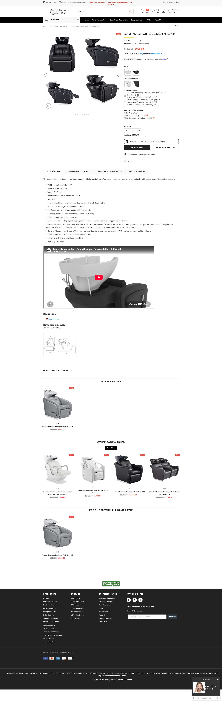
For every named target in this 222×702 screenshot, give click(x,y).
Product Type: (130, 43)
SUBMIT (172, 617)
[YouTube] (140, 600)
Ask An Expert (68, 370)
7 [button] (88, 114)
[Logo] (58, 12)
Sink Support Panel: (131, 78)
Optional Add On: (130, 90)
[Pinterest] (135, 600)
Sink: (126, 67)
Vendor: (127, 40)
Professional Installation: (133, 111)
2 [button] (77, 114)
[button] (129, 37)
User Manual (54, 319)
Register (175, 10)
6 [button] (86, 114)
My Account (170, 12)
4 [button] (82, 114)
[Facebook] (129, 600)
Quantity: (127, 126)
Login (168, 10)
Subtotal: (127, 135)
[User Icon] (163, 11)
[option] (62, 69)
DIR (140, 40)
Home (45, 26)
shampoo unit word (57, 26)
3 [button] (79, 114)
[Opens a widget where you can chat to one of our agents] (206, 688)
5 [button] (84, 114)
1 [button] (75, 114)
